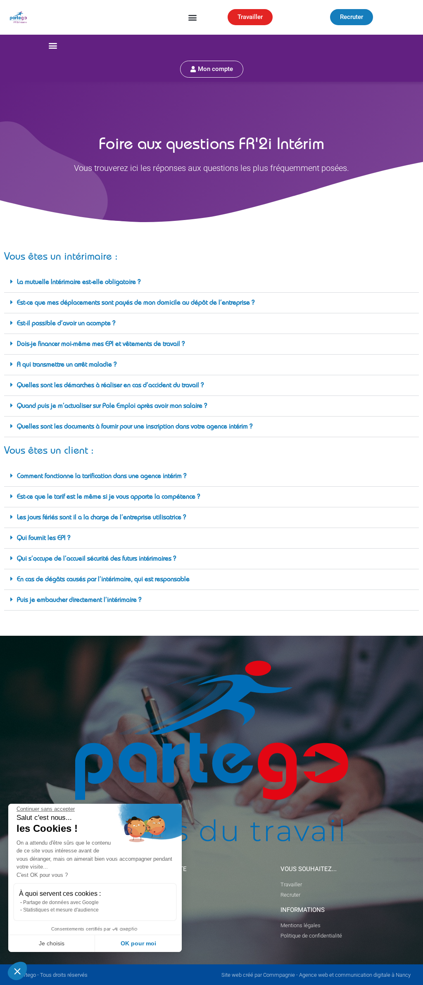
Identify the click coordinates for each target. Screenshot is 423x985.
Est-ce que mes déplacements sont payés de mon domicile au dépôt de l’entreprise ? (135, 303)
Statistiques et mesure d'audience (61, 910)
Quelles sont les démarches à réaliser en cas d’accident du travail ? (110, 386)
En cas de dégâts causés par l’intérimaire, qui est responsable (103, 580)
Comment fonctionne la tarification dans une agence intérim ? (101, 477)
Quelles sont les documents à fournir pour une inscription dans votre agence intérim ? (134, 427)
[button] (192, 17)
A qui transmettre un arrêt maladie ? (66, 365)
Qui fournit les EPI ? (43, 538)
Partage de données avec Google (61, 902)
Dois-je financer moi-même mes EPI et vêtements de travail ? (101, 344)
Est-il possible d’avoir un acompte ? (66, 324)
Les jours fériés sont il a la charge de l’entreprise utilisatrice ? (101, 518)
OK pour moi (138, 943)
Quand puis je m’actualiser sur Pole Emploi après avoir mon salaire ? (112, 406)
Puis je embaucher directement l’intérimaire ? (79, 600)
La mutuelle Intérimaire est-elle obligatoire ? (78, 282)
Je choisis (51, 943)
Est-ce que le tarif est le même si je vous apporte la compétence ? (108, 497)
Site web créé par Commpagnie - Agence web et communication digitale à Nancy (316, 975)
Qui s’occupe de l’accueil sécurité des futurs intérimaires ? (96, 559)
